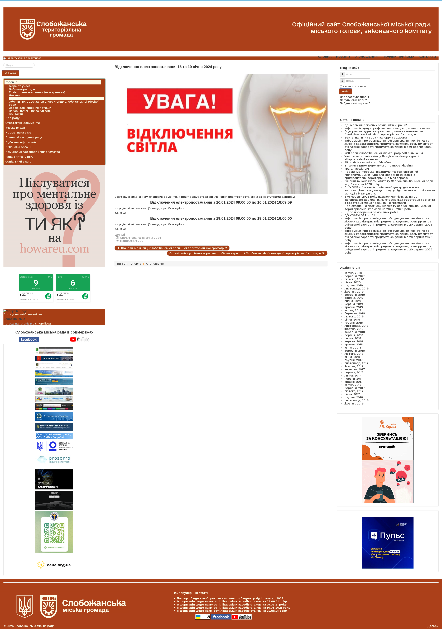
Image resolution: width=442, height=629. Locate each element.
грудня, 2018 (353, 322)
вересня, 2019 (354, 294)
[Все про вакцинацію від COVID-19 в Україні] (54, 435)
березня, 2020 (355, 276)
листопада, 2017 (356, 363)
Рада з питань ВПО (19, 156)
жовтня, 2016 (353, 403)
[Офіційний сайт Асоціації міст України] (54, 416)
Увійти (345, 91)
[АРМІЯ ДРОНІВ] (54, 500)
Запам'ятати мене (355, 86)
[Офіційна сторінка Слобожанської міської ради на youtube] (80, 339)
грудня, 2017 (353, 359)
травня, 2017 (353, 381)
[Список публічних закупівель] (54, 459)
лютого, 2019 (354, 316)
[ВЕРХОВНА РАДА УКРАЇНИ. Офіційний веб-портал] (54, 373)
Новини (14, 95)
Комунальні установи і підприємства (32, 151)
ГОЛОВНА (324, 56)
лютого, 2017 (353, 391)
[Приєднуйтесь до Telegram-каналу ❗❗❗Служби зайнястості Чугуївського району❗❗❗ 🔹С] (54, 532)
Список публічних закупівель (30, 110)
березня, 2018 (354, 350)
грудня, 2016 (353, 397)
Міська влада (15, 127)
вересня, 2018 (354, 331)
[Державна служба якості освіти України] (54, 446)
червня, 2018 (353, 341)
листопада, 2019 (356, 288)
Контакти (16, 114)
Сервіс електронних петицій (30, 107)
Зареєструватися (353, 96)
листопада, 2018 (356, 325)
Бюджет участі (20, 86)
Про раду (12, 118)
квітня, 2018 (352, 347)
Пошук (12, 73)
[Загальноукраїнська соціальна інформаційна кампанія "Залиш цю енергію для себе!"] (54, 565)
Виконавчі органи (18, 147)
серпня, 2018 (353, 335)
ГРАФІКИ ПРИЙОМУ (398, 56)
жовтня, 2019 (354, 291)
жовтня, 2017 (353, 366)
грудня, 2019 (353, 285)
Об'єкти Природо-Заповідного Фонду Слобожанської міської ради (54, 103)
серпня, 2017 (353, 372)
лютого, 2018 (353, 353)
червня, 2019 (353, 304)
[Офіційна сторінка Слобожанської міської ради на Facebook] (29, 339)
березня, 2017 (354, 387)
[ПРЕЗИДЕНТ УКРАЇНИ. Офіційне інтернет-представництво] (54, 366)
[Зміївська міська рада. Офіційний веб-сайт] (54, 358)
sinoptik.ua (43, 323)
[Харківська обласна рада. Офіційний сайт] (54, 391)
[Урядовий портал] (54, 381)
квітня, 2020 (353, 272)
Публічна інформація (20, 142)
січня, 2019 (352, 319)
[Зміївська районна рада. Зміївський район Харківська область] (54, 399)
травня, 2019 (353, 307)
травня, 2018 (353, 344)
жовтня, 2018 (353, 328)
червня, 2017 (353, 378)
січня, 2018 (352, 356)
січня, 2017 (352, 394)
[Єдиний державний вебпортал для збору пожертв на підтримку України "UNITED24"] (54, 479)
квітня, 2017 (352, 384)
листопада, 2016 (356, 400)
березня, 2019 (354, 313)
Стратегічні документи (22, 122)
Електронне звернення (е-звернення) (37, 92)
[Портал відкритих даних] (54, 426)
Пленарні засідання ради (23, 137)
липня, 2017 (352, 375)
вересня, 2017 (354, 369)
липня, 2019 (352, 300)
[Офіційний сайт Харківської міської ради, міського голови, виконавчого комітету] (54, 350)
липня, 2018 (352, 338)
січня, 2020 (352, 282)
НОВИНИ (343, 56)
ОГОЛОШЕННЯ (366, 56)
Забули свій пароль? (355, 103)
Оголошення (18, 98)
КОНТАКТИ (427, 56)
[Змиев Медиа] (54, 406)
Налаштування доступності (24, 58)
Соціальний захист (19, 161)
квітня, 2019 (353, 310)
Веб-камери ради (22, 89)
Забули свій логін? (353, 100)
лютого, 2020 (354, 279)
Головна (11, 82)
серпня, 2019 (353, 297)
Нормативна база (18, 132)
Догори (433, 625)
